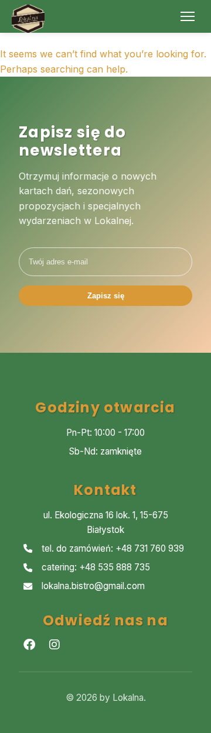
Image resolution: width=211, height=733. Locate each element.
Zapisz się (105, 295)
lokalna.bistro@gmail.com (93, 585)
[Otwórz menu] (187, 16)
